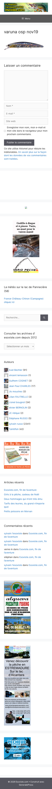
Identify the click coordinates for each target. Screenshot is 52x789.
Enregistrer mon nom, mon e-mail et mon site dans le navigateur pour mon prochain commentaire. (27, 131)
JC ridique (14, 413)
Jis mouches (15, 391)
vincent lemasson (18, 375)
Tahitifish (14, 429)
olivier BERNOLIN (18, 407)
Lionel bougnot (17, 402)
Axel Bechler (15, 369)
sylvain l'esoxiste (13, 533)
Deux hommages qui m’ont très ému (23, 499)
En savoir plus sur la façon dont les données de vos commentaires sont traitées (25, 155)
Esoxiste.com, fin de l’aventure (20, 490)
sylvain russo (16, 423)
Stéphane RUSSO (18, 418)
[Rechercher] (44, 317)
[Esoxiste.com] (26, 7)
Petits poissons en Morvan (18, 511)
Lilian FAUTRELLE (18, 396)
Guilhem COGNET (18, 380)
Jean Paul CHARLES (20, 386)
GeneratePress (26, 785)
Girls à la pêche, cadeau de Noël (21, 494)
